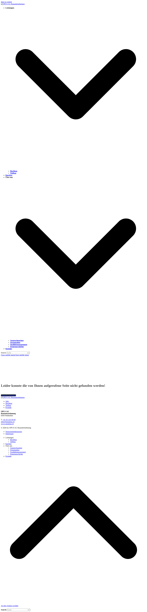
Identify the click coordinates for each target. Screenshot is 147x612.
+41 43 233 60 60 (9, 420)
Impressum (9, 434)
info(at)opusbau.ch (7, 422)
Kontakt (8, 407)
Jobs (7, 401)
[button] (15, 355)
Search (3, 353)
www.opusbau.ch (7, 424)
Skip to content (6, 2)
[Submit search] (29, 353)
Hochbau (9, 403)
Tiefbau (8, 405)
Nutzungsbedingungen (14, 432)
